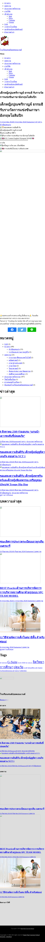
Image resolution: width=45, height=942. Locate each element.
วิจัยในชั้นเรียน (10, 379)
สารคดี (25, 667)
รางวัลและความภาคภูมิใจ (19, 352)
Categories (4, 662)
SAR (6, 24)
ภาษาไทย (12, 366)
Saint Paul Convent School (27, 928)
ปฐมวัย (18, 667)
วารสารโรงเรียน (10, 27)
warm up (30, 662)
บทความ (7, 6)
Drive (11, 18)
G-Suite (12, 662)
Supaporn (16, 441)
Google (20, 662)
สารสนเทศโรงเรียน (11, 382)
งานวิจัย (7, 11)
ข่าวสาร (7, 3)
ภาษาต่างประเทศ (15, 363)
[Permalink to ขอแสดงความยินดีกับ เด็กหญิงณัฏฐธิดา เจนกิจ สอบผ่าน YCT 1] (22, 447)
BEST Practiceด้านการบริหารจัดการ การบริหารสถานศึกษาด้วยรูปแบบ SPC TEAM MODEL (21, 592)
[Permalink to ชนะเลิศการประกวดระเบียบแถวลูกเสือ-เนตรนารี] (20, 536)
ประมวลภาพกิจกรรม (12, 9)
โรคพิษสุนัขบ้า (23, 670)
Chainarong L (31, 122)
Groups (11, 22)
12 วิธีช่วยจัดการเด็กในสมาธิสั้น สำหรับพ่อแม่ (21, 892)
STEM (23, 662)
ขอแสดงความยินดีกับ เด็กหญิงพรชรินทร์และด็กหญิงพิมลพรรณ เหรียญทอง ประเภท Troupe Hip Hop (21, 480)
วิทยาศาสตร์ (13, 368)
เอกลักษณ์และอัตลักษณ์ (13, 29)
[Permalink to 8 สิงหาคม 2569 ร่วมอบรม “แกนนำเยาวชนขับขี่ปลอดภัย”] (20, 426)
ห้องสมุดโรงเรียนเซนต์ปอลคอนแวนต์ (18, 385)
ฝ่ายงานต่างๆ (9, 32)
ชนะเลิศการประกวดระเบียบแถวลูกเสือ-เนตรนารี (22, 809)
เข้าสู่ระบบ (8, 14)
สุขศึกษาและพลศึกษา (17, 374)
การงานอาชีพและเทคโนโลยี (20, 357)
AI (0, 662)
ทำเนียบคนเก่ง (5, 125)
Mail (10, 16)
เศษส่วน (17, 670)
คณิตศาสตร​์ (13, 360)
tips (26, 662)
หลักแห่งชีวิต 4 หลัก (33, 667)
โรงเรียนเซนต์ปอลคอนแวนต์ (11, 50)
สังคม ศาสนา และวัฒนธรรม (19, 371)
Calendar (12, 20)
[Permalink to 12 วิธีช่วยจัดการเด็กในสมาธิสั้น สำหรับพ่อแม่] (20, 632)
